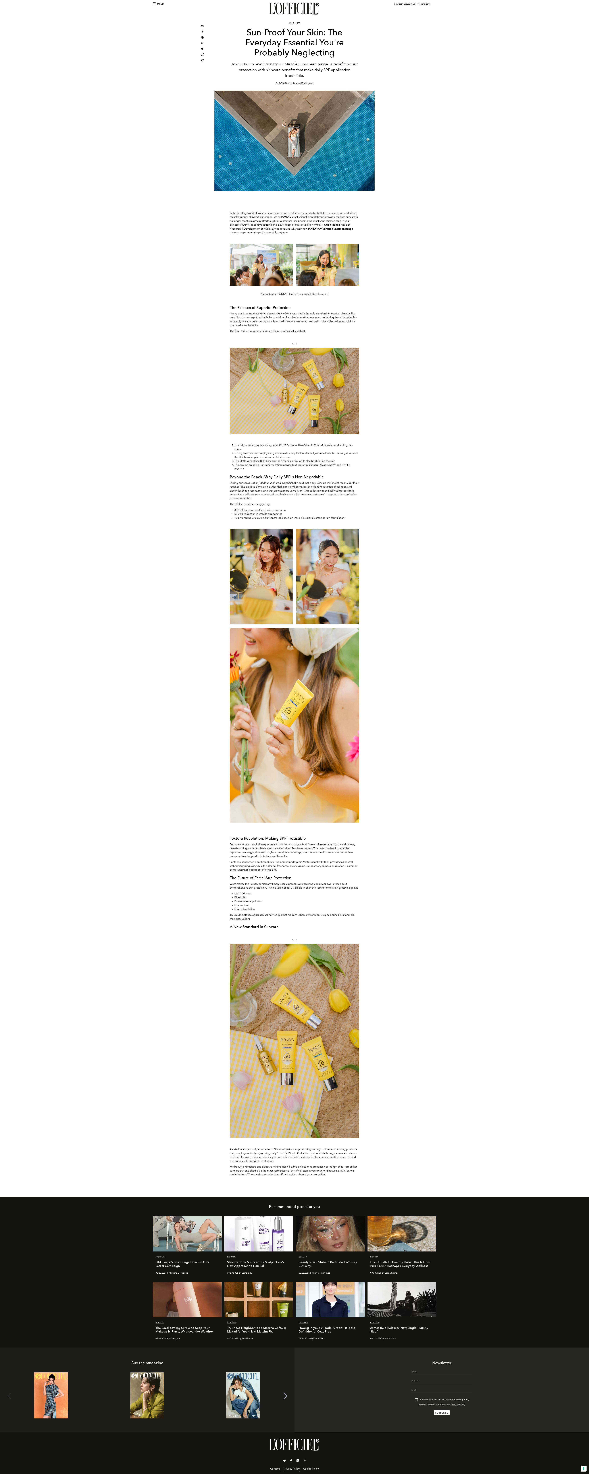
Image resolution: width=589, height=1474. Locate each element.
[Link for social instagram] (297, 1461)
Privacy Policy (458, 1404)
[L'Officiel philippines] (294, 9)
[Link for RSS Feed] (304, 1461)
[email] (202, 26)
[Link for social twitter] (284, 1461)
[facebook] (202, 32)
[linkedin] (202, 43)
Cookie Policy (311, 1468)
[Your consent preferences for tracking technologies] (584, 1469)
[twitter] (202, 49)
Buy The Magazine (405, 4)
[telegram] (202, 60)
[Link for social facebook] (291, 1461)
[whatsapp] (202, 55)
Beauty (294, 23)
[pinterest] (202, 38)
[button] (356, 391)
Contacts (275, 1468)
